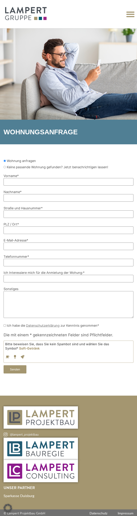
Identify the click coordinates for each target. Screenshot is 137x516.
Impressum (125, 513)
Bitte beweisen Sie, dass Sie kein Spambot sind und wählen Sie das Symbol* (57, 346)
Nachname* (13, 192)
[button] (130, 14)
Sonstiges (11, 289)
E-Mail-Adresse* (16, 240)
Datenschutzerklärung (43, 325)
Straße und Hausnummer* (23, 208)
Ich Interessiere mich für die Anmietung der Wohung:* (44, 273)
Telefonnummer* (16, 256)
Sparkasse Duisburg (19, 496)
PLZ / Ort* (11, 224)
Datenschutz (98, 513)
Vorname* (11, 176)
